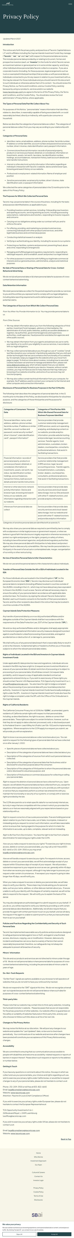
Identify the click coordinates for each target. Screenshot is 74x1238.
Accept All (54, 1234)
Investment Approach (38, 1161)
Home (38, 1153)
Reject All (19, 1234)
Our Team (38, 1165)
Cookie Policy (38, 1192)
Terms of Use (38, 1196)
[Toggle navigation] (69, 4)
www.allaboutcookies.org (18, 365)
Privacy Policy (38, 1188)
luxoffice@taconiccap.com (16, 684)
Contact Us (38, 1176)
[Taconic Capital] (7, 4)
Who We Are (38, 1157)
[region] (37, 1229)
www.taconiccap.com (12, 92)
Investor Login (38, 1180)
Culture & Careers (38, 1172)
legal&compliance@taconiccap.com (18, 853)
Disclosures (38, 1200)
